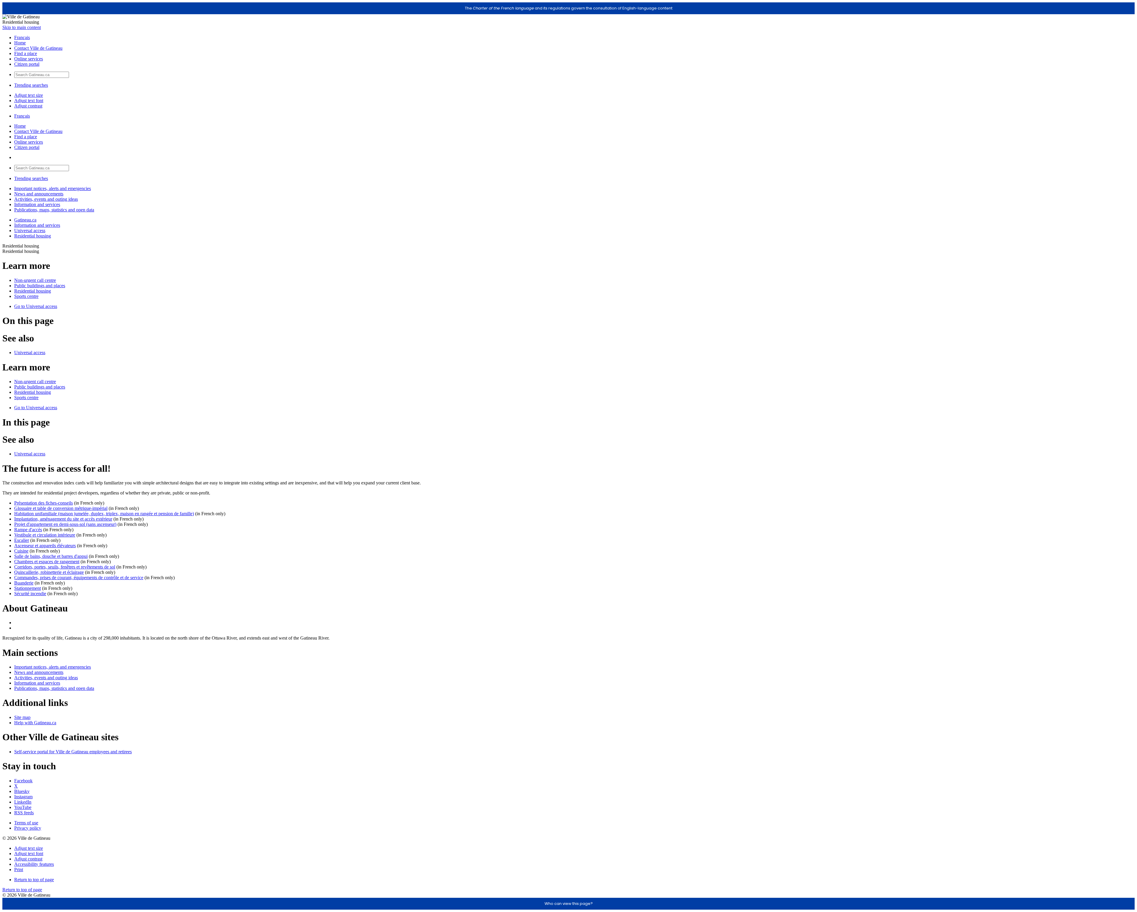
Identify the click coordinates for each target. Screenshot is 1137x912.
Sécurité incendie (30, 593)
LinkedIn (22, 802)
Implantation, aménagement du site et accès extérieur (63, 518)
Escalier (21, 540)
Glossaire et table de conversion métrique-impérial (60, 508)
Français (22, 37)
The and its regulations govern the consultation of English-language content (568, 8)
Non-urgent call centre (35, 280)
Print (18, 869)
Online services (28, 58)
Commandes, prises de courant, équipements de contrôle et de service (78, 577)
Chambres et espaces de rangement (46, 561)
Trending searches (31, 85)
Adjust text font (28, 100)
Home (20, 42)
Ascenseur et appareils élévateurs (45, 545)
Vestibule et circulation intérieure (44, 534)
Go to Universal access (35, 306)
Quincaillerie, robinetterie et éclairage (49, 572)
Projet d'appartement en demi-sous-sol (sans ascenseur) (65, 524)
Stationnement (27, 588)
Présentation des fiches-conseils (43, 502)
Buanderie (23, 582)
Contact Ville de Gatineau (38, 48)
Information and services (37, 204)
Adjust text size (28, 95)
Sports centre (26, 296)
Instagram (23, 796)
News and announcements (38, 193)
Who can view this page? (569, 903)
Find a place (25, 53)
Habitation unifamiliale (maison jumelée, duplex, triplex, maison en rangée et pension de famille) (104, 513)
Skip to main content (21, 27)
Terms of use (26, 822)
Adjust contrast (28, 105)
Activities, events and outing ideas (46, 199)
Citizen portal (26, 64)
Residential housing (32, 235)
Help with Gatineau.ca (35, 722)
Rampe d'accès (28, 529)
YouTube (22, 807)
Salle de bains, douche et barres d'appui (51, 556)
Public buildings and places (39, 285)
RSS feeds (24, 812)
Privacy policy (27, 828)
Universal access (29, 230)
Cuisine (21, 550)
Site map (22, 717)
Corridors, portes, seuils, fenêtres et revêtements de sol (64, 566)
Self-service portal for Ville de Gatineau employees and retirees (73, 751)
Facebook (23, 780)
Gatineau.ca (25, 219)
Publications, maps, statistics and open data (54, 209)
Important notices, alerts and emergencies (52, 188)
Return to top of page (34, 879)
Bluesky (22, 791)
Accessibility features (34, 864)
